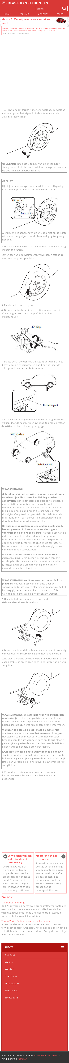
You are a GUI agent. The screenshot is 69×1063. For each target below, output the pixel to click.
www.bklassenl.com (45, 1055)
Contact (43, 14)
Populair (24, 14)
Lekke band (7, 31)
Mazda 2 (6, 28)
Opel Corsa (11, 976)
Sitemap (22, 1058)
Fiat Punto (10, 955)
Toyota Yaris (12, 997)
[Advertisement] (34, 70)
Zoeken (61, 14)
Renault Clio (12, 983)
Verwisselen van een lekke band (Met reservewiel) (35, 31)
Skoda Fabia (12, 990)
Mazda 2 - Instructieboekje (22, 28)
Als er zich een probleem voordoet (50, 28)
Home (7, 14)
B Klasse (27, 3)
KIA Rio (9, 962)
